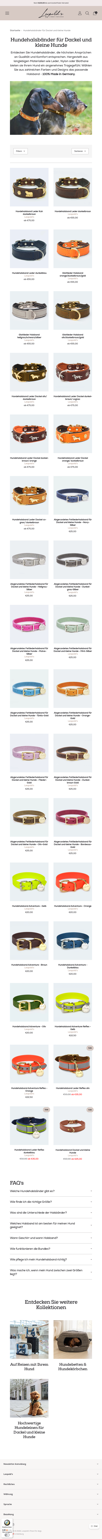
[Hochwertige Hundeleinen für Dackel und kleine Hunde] (29, 1398)
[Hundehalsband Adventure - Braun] (29, 940)
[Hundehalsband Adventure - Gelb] (29, 882)
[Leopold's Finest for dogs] (51, 13)
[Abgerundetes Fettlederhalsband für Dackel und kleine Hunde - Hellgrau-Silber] (29, 559)
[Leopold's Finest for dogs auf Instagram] (12, 1525)
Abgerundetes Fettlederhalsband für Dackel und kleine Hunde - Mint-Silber (73, 649)
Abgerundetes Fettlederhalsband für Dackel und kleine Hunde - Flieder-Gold (29, 780)
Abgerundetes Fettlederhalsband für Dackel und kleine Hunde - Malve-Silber (29, 651)
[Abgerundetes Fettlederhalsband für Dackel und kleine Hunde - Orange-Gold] (72, 688)
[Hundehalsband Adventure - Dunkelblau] (72, 940)
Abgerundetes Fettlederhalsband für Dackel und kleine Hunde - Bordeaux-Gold (73, 844)
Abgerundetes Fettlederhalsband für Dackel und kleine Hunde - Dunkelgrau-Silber (73, 587)
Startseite (15, 30)
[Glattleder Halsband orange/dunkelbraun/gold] (72, 248)
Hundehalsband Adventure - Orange (72, 906)
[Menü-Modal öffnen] (7, 13)
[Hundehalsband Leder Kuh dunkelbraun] (29, 187)
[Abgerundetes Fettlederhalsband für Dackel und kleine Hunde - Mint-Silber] (72, 624)
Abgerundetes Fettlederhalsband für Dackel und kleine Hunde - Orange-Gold (73, 715)
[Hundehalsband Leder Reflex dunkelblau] (29, 1125)
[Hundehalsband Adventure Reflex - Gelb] (72, 1002)
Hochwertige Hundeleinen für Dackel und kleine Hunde (29, 1430)
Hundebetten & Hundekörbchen (72, 1366)
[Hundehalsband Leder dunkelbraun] (72, 187)
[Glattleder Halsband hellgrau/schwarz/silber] (29, 310)
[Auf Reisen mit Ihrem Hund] (29, 1339)
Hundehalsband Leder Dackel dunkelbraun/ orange (29, 459)
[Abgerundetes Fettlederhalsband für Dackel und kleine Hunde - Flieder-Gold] (29, 753)
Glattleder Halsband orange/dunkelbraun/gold (73, 274)
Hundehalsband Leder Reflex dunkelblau (29, 1151)
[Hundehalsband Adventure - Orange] (72, 882)
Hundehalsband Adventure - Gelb (29, 906)
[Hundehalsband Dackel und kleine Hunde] (72, 1125)
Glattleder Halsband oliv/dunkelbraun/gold (73, 336)
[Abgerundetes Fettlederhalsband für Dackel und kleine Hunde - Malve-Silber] (29, 624)
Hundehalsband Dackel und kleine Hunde (73, 1151)
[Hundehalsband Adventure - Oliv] (29, 1002)
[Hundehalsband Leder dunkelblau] (29, 248)
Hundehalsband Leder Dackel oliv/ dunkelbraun (29, 397)
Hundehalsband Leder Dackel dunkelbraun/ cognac (73, 397)
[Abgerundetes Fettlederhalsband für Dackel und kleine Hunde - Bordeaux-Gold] (72, 817)
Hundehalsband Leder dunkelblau (29, 273)
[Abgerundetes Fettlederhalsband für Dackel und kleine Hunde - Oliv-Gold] (29, 817)
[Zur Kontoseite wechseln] (79, 13)
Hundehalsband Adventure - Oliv (29, 1026)
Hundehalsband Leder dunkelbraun (73, 211)
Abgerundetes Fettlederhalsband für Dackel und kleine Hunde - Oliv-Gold (29, 843)
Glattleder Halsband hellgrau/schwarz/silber (29, 336)
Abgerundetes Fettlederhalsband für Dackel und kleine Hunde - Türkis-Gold (29, 714)
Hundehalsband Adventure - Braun (29, 964)
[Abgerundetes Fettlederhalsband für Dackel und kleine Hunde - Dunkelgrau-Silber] (72, 559)
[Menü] (98, 1529)
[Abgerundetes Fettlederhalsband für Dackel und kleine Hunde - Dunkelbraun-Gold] (72, 753)
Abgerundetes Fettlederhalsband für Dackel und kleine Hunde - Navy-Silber (73, 522)
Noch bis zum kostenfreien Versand (51, 3)
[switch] (7, 1535)
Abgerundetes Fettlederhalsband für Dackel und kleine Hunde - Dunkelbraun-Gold (73, 780)
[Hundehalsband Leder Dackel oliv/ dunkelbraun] (29, 372)
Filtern (19, 151)
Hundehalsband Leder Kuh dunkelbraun (29, 212)
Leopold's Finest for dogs (32, 1531)
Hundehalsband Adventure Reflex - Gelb (73, 1028)
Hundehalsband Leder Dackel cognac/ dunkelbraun (29, 521)
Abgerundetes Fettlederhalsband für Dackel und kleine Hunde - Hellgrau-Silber (29, 587)
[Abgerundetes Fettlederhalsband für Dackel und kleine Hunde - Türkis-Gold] (29, 688)
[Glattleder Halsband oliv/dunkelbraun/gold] (72, 310)
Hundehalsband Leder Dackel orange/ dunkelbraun (73, 459)
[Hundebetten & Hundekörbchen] (72, 1339)
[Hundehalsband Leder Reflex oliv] (72, 1064)
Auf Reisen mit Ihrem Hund (29, 1366)
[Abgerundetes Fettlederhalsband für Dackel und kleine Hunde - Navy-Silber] (72, 495)
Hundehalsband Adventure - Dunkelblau (72, 966)
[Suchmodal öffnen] (87, 13)
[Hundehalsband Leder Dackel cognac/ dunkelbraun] (29, 495)
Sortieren (78, 151)
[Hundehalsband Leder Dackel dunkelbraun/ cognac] (72, 372)
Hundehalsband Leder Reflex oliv (73, 1088)
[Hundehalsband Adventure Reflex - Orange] (29, 1064)
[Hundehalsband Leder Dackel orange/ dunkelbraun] (72, 433)
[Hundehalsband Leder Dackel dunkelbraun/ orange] (29, 433)
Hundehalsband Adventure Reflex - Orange (29, 1089)
